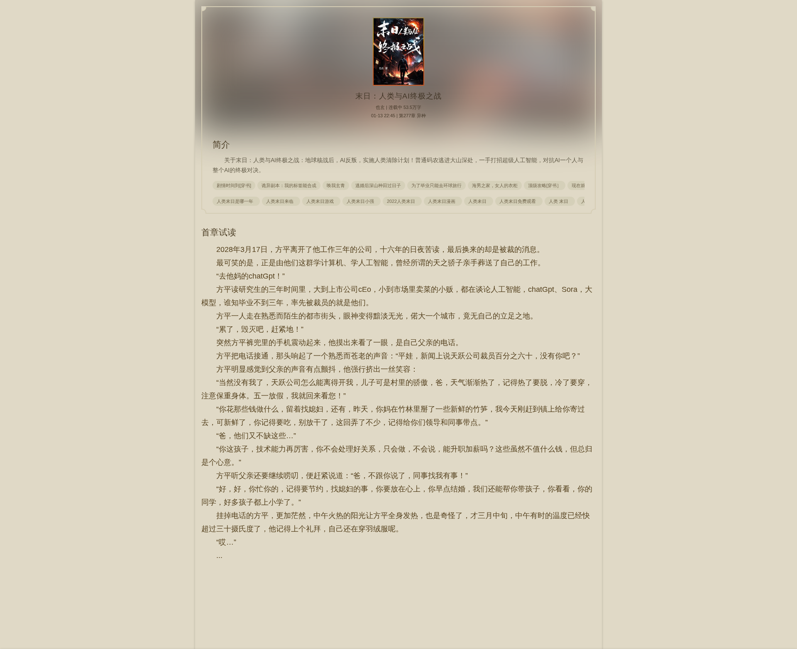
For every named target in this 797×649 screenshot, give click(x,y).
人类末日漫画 (443, 201)
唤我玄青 (336, 185)
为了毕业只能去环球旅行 (436, 185)
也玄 (380, 107)
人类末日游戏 (321, 201)
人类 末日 (560, 201)
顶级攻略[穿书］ (544, 185)
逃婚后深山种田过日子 (378, 185)
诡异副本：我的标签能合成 (289, 185)
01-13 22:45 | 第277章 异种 (398, 115)
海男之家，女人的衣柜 (495, 185)
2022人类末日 (402, 201)
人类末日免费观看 (518, 201)
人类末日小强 (361, 201)
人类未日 (478, 201)
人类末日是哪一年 (236, 201)
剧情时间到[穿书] (234, 185)
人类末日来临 (281, 201)
